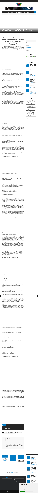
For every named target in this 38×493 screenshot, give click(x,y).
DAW (8, 432)
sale (32, 112)
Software (21, 463)
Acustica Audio (29, 100)
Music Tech (35, 75)
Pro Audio (6, 31)
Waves (27, 118)
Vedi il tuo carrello (28, 47)
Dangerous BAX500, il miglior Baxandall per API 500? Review (33, 85)
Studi (19, 31)
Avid (34, 101)
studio (14, 433)
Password (27, 39)
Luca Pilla (27, 31)
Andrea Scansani (29, 101)
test (33, 465)
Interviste (3, 31)
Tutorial (32, 459)
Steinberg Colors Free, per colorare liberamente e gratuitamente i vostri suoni (33, 482)
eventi (31, 102)
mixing (29, 108)
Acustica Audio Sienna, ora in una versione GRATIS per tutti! (34, 476)
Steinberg (32, 114)
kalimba (15, 432)
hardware (11, 432)
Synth (11, 465)
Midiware (34, 107)
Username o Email (28, 36)
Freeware (32, 478)
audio (32, 101)
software (11, 433)
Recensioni (12, 31)
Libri (32, 75)
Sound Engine (16, 31)
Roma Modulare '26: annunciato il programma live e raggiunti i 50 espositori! (32, 80)
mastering (31, 106)
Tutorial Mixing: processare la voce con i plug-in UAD (33, 457)
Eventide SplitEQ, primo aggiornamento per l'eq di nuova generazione (21, 461)
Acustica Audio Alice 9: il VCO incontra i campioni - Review (13, 463)
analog (6, 432)
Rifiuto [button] (24, 491)
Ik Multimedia (28, 105)
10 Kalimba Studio (7, 428)
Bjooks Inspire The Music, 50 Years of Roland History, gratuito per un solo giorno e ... (33, 73)
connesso (11, 472)
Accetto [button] (21, 491)
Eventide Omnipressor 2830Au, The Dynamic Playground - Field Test (34, 462)
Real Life (9, 31)
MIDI (27, 107)
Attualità (31, 75)
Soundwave (28, 114)
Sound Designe (32, 472)
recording (7, 433)
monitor (32, 108)
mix (21, 432)
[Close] (26, 455)
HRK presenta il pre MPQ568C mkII (5, 459)
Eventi (30, 82)
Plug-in (35, 478)
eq (29, 102)
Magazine (4, 488)
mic (34, 106)
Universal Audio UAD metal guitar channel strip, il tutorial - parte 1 (34, 469)
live (33, 105)
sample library (28, 113)
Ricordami (28, 42)
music (35, 108)
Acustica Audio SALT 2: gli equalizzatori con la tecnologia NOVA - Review (33, 90)
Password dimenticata (29, 46)
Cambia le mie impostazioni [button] (29, 491)
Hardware (4, 460)
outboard (3, 433)
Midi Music (30, 107)
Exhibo (34, 102)
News (6, 460)
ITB (31, 105)
